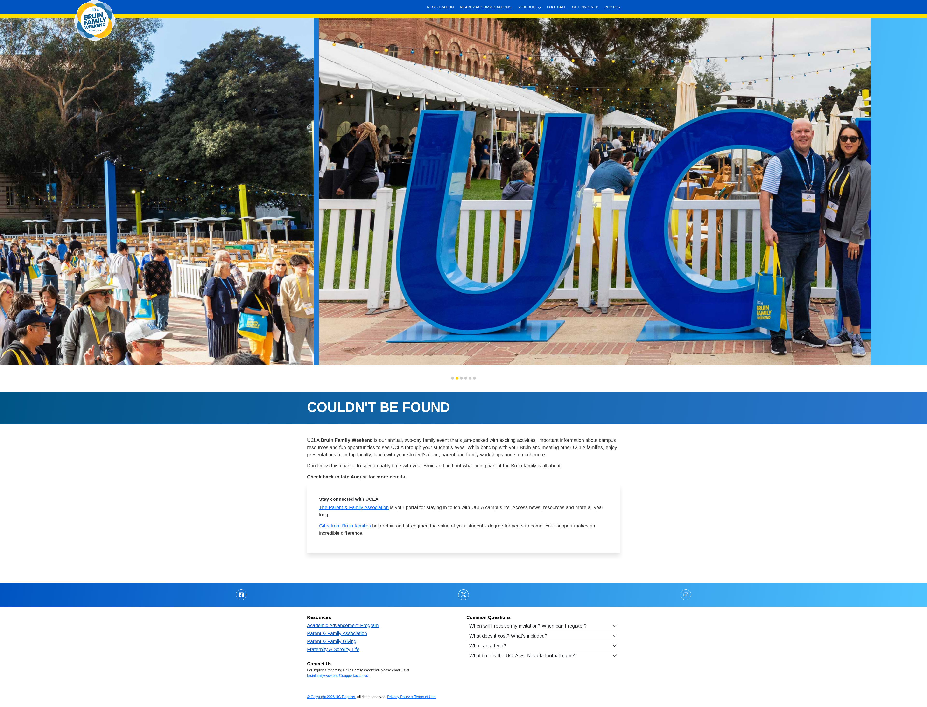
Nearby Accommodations (485, 7)
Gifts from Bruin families (345, 525)
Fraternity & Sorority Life (333, 649)
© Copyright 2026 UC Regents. (331, 697)
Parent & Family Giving (331, 641)
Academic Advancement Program (343, 625)
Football (556, 7)
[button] (452, 378)
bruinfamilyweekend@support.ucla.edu (337, 675)
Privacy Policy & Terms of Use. (411, 697)
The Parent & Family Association (354, 507)
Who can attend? (487, 645)
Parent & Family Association (337, 633)
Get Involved (585, 7)
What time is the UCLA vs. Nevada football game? (523, 655)
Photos (612, 7)
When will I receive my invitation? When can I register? (528, 626)
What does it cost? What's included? (508, 635)
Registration (440, 7)
